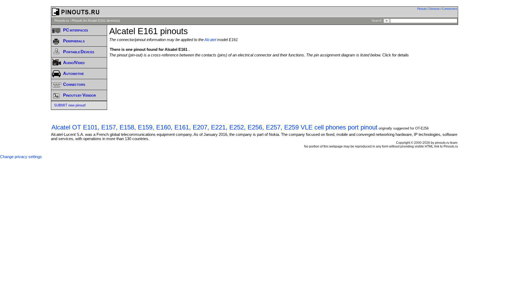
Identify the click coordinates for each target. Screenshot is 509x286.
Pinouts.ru (61, 21)
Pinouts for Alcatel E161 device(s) (96, 21)
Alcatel (210, 40)
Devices (434, 8)
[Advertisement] (283, 72)
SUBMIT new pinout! (70, 105)
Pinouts (422, 8)
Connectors (449, 8)
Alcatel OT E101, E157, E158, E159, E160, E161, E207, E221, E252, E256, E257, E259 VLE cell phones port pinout (214, 127)
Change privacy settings (21, 157)
